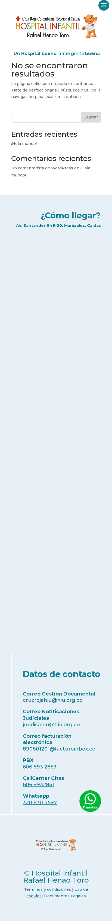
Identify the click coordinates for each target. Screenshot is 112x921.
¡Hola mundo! (24, 143)
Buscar (91, 117)
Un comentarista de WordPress (42, 168)
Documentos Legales (65, 895)
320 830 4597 (40, 803)
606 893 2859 (40, 767)
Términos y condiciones (47, 889)
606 (38, 785)
